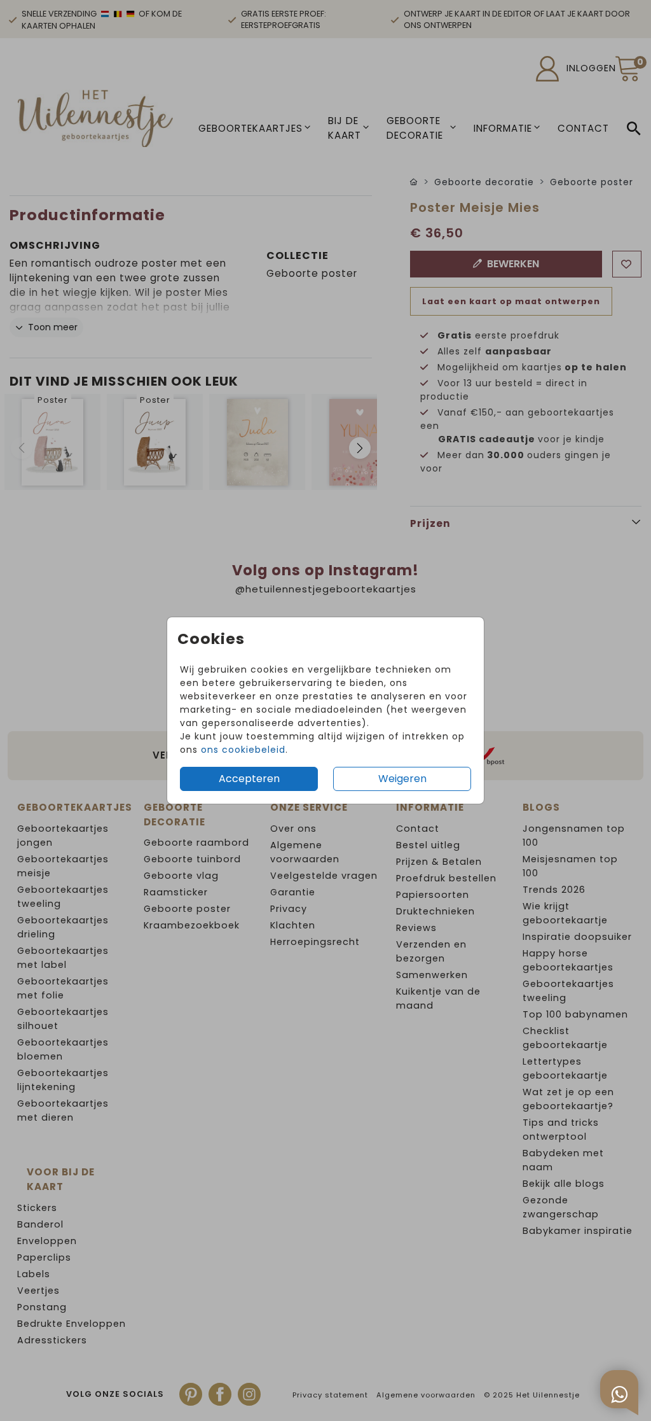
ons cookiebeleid (243, 749)
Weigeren (402, 778)
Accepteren (249, 778)
